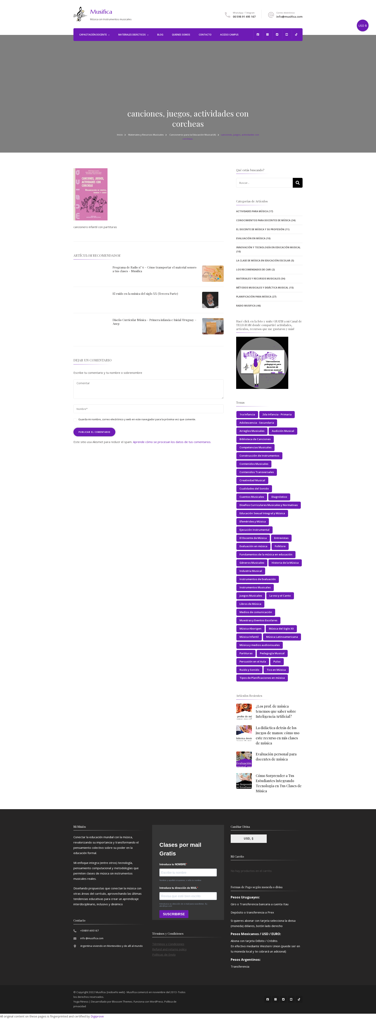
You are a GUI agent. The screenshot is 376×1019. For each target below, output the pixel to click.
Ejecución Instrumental (254, 529)
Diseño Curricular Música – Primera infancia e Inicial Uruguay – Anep (154, 322)
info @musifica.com (91, 938)
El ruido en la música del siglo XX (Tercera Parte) (145, 294)
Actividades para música (252, 211)
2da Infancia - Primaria (277, 414)
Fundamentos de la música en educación (266, 554)
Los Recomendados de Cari (253, 269)
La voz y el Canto (280, 595)
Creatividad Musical (252, 480)
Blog (160, 34)
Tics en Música (276, 669)
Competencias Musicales (255, 447)
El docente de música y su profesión (260, 229)
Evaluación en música (253, 546)
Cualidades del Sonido (254, 488)
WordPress (156, 1001)
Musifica (101, 11)
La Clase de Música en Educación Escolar (263, 260)
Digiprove (97, 1016)
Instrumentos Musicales (255, 587)
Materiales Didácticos (132, 34)
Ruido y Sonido (249, 669)
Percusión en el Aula (253, 661)
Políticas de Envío (164, 954)
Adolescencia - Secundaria (257, 422)
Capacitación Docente (93, 34)
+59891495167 (89, 930)
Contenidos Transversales (257, 472)
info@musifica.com (289, 16)
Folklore (280, 546)
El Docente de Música (253, 538)
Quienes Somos (181, 34)
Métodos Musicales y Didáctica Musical (262, 287)
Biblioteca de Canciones (255, 439)
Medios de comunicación (256, 612)
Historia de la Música (285, 562)
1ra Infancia (247, 414)
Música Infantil (249, 637)
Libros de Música (250, 604)
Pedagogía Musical (272, 653)
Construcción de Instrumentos (259, 455)
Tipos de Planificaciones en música (262, 678)
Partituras (246, 653)
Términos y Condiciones (168, 944)
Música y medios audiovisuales (260, 645)
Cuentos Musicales (252, 497)
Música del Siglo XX (281, 628)
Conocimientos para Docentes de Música (263, 220)
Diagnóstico (279, 497)
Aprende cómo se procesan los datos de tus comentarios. (172, 442)
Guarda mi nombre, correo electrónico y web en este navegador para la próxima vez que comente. (137, 419)
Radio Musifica (246, 305)
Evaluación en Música (250, 238)
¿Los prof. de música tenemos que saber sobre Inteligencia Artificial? (276, 711)
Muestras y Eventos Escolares (258, 620)
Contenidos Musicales (254, 464)
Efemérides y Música (253, 521)
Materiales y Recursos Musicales (146, 134)
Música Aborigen (250, 628)
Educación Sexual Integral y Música (262, 513)
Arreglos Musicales (252, 431)
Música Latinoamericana (282, 637)
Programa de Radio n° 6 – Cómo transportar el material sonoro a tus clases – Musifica (154, 269)
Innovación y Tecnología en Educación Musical (268, 247)
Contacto (205, 34)
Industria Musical (251, 571)
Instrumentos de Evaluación (258, 579)
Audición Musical (283, 431)
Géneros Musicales (252, 562)
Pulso (277, 661)
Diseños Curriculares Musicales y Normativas (269, 505)
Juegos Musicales (251, 595)
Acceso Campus (229, 34)
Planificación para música (253, 296)
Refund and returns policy (169, 949)
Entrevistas (281, 538)
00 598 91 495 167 (244, 16)
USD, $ (249, 838)
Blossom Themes (122, 1001)
